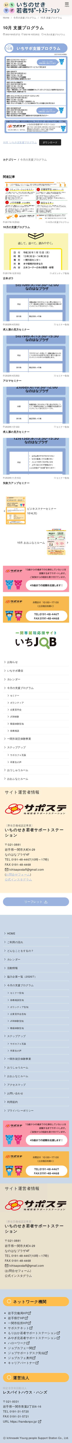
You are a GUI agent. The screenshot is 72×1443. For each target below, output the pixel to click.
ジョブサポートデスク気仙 (26, 1353)
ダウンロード (50, 142)
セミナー (14, 695)
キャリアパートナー (21, 1363)
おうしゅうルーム (17, 770)
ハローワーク (17, 1343)
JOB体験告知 (17, 1020)
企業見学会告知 (18, 1013)
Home (6, 17)
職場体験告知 (17, 723)
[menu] (67, 4)
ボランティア (17, 702)
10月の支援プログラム (16, 227)
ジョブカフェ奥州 (20, 1358)
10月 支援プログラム (51, 17)
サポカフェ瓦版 (18, 754)
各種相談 (14, 730)
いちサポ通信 (15, 670)
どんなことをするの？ (20, 950)
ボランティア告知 (19, 1006)
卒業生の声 (16, 762)
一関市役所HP (18, 1323)
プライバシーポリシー (20, 1110)
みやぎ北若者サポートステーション (32, 1338)
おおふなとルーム (17, 778)
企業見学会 (16, 709)
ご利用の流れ (15, 942)
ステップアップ (16, 747)
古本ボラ (8, 278)
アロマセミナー (12, 380)
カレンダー (13, 679)
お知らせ (12, 662)
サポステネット (18, 1328)
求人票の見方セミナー (16, 329)
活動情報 (12, 968)
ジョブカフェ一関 (20, 1348)
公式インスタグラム (18, 879)
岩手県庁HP (16, 1318)
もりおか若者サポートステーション (32, 1333)
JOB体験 (14, 716)
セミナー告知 (17, 992)
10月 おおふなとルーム (31, 542)
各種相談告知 (17, 1000)
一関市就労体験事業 (19, 738)
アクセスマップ (16, 1084)
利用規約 (12, 1102)
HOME (11, 933)
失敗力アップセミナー (16, 483)
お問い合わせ (15, 1093)
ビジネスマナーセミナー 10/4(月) (43, 510)
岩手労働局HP (18, 1313)
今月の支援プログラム (25, 17)
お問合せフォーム (18, 874)
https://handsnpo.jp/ (23, 1421)
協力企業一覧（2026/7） (22, 976)
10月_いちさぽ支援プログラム (20, 142)
